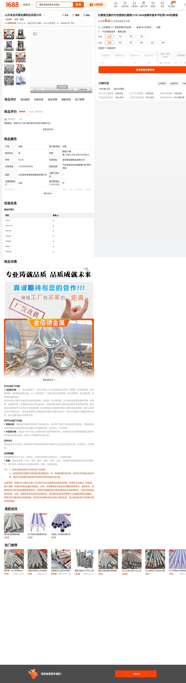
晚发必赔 (122, 31)
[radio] (20, 111)
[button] (62, 63)
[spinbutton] (181, 63)
